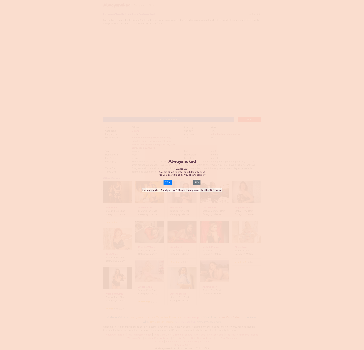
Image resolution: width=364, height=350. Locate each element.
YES (167, 182)
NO (197, 182)
